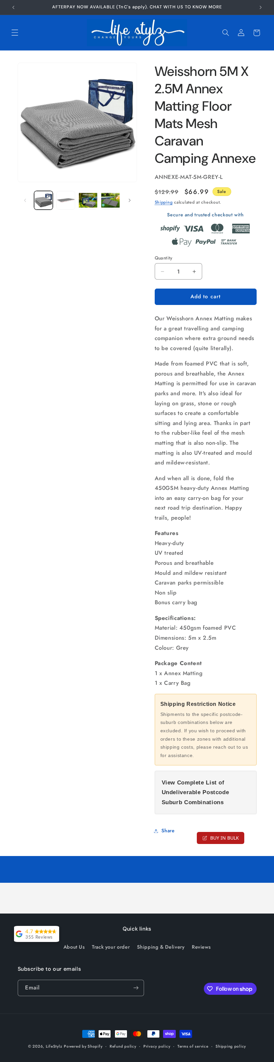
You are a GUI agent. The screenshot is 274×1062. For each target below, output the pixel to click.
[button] (14, 32)
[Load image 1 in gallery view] (43, 200)
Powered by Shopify (83, 1046)
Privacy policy (156, 1046)
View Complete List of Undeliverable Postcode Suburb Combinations (195, 792)
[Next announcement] (260, 7)
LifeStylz (54, 1046)
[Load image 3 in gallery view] (88, 200)
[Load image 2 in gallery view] (65, 200)
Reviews (201, 947)
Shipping (164, 202)
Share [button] (168, 830)
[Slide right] (129, 200)
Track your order (111, 947)
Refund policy (123, 1046)
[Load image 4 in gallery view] (110, 200)
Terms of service (193, 1046)
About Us (74, 947)
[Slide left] (25, 200)
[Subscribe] (135, 988)
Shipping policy (231, 1046)
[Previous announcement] (13, 7)
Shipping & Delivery (161, 947)
